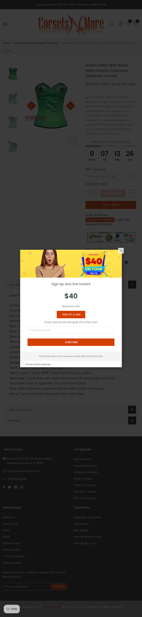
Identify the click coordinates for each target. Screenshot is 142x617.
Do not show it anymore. (38, 364)
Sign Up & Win (71, 314)
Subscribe (71, 342)
